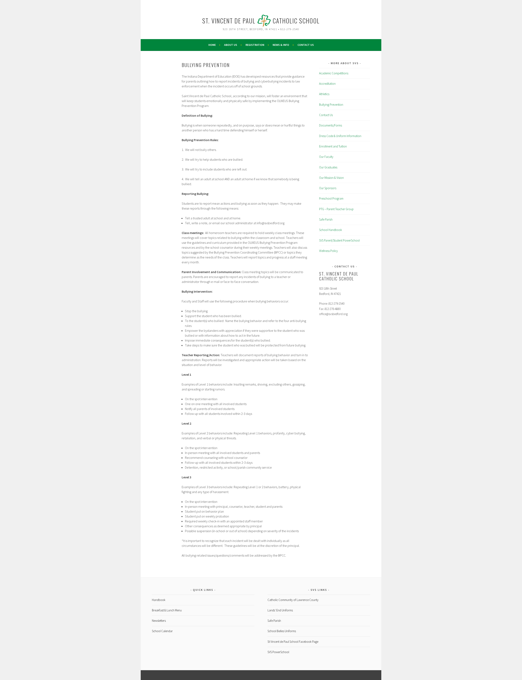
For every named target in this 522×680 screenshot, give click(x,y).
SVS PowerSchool (278, 652)
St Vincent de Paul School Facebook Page (293, 642)
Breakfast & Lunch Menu (167, 610)
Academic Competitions (333, 73)
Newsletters (159, 621)
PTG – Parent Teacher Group (336, 209)
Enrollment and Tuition (333, 146)
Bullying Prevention (331, 105)
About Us (230, 45)
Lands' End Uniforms (280, 610)
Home (212, 45)
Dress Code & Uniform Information (340, 136)
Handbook (158, 600)
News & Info (281, 45)
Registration (255, 45)
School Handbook (330, 230)
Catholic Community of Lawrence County (293, 600)
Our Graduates (328, 167)
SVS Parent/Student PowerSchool (339, 240)
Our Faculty (326, 157)
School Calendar (162, 631)
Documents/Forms (330, 125)
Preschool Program (331, 198)
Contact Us (305, 45)
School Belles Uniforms (282, 631)
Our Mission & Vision (331, 178)
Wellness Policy (328, 251)
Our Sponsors (327, 188)
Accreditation (327, 84)
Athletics (324, 94)
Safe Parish (326, 219)
